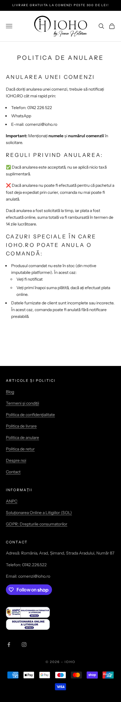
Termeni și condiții (22, 403)
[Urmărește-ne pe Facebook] (9, 644)
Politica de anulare (22, 437)
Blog (10, 391)
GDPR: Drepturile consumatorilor (36, 524)
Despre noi (16, 460)
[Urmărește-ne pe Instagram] (24, 644)
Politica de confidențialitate (30, 414)
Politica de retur (20, 449)
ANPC (11, 501)
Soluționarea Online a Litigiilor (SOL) (39, 512)
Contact (13, 471)
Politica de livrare (21, 426)
